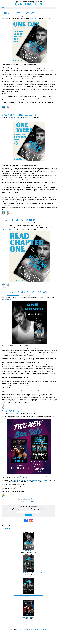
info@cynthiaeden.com (42, 629)
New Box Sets (10, 410)
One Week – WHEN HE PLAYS (19, 114)
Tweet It (8, 109)
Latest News (10, 16)
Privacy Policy (33, 629)
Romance (16, 16)
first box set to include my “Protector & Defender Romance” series (30, 480)
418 (29, 501)
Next (32, 501)
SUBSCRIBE (28, 515)
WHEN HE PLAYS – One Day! (18, 13)
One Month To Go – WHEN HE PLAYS (24, 292)
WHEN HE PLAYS (33, 18)
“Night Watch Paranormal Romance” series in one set (32, 476)
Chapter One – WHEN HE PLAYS (21, 219)
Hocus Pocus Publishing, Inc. (22, 629)
